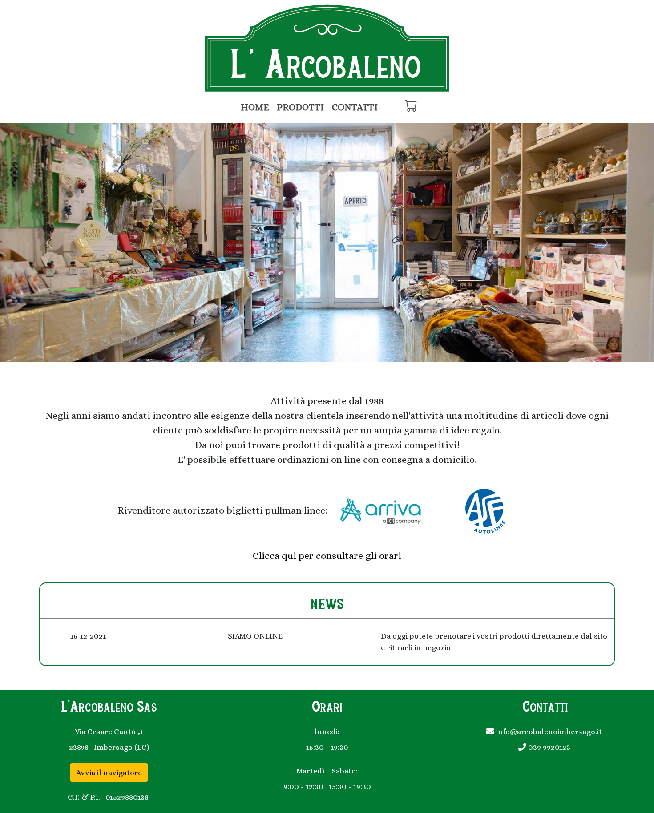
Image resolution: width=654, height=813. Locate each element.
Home (255, 107)
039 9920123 (548, 747)
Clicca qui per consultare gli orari (327, 555)
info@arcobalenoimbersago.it (548, 731)
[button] (49, 242)
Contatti (355, 107)
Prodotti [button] (300, 107)
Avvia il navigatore (109, 772)
